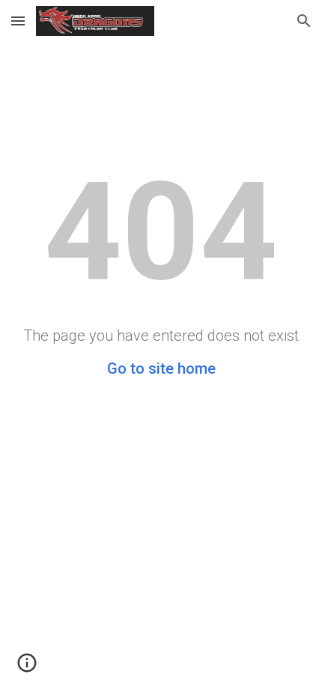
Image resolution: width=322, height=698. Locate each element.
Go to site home (161, 368)
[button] (18, 20)
